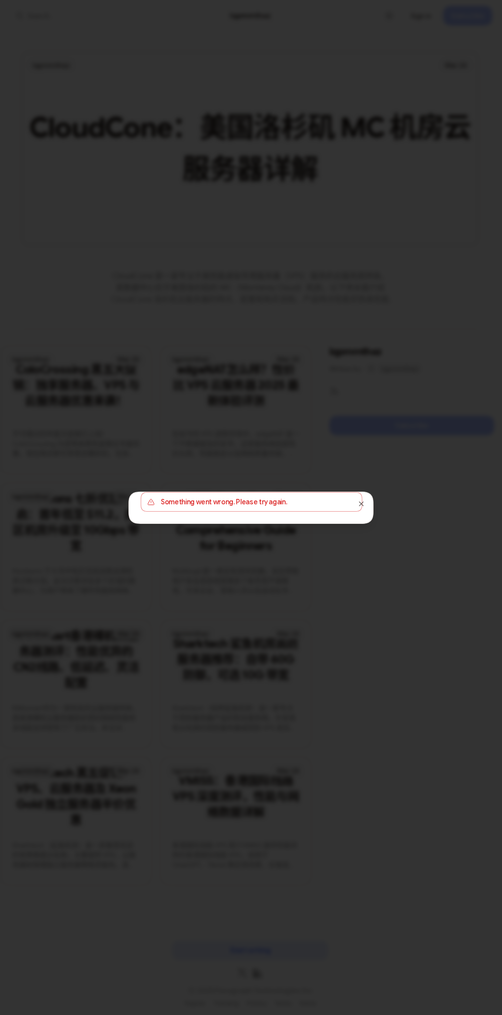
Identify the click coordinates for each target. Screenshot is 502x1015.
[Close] (361, 504)
